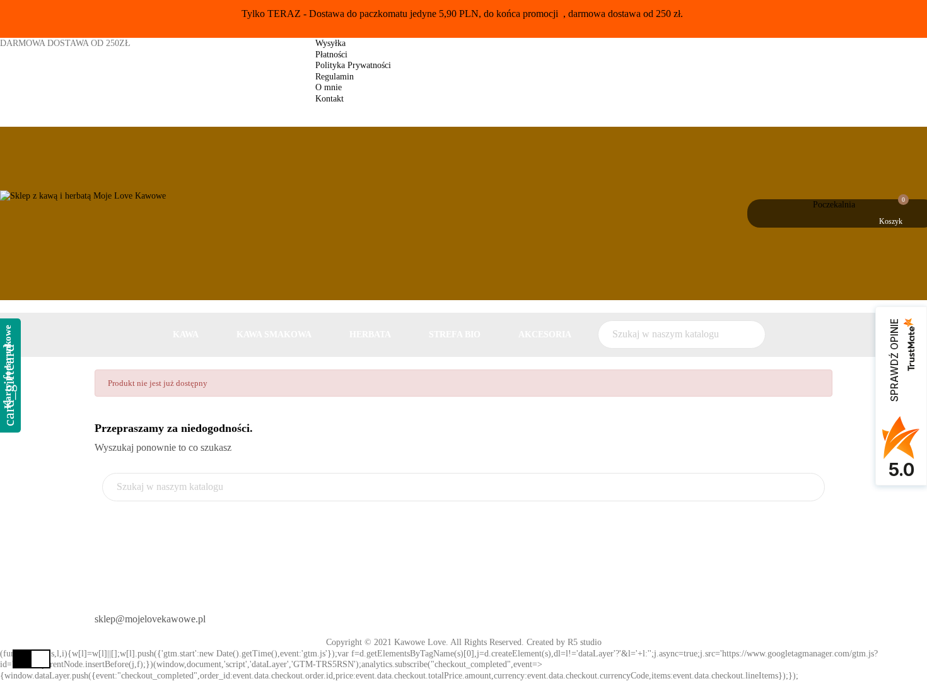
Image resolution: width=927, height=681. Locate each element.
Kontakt (329, 98)
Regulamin (334, 76)
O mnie (328, 87)
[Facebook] (484, 614)
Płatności (331, 54)
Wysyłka (330, 43)
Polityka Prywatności (353, 65)
